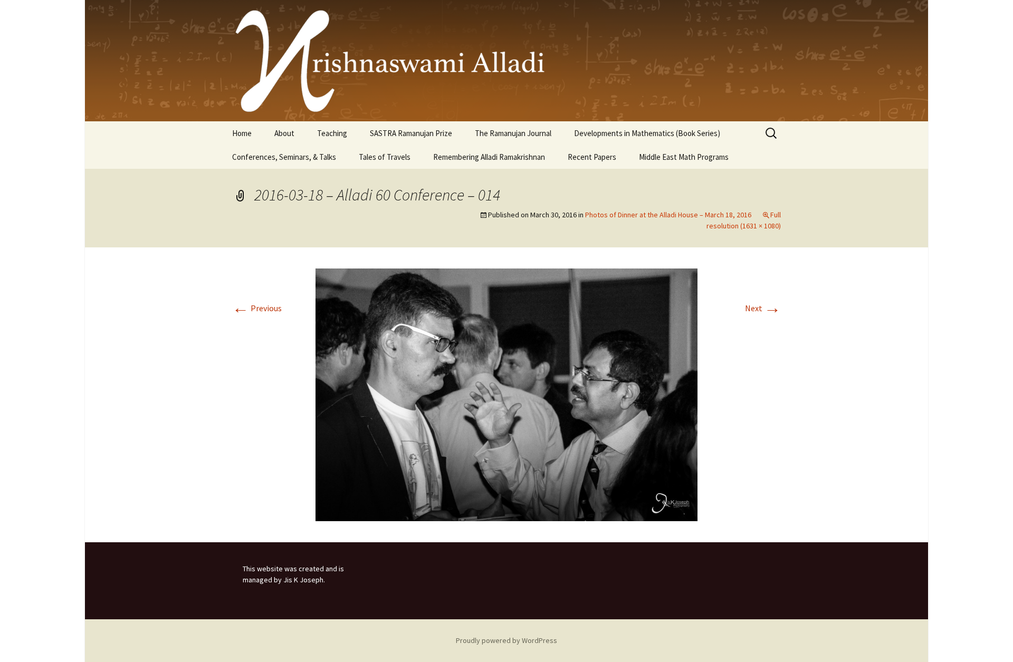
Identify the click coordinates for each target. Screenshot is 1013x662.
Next (763, 308)
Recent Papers (592, 157)
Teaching (332, 133)
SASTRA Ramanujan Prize (411, 133)
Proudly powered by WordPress (506, 640)
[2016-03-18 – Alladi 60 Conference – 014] (506, 394)
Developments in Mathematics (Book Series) (647, 133)
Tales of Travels (384, 157)
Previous (257, 308)
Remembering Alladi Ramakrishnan (489, 157)
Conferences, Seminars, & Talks (284, 157)
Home (242, 133)
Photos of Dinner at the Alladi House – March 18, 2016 (668, 214)
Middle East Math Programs (684, 157)
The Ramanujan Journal (513, 133)
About (284, 133)
